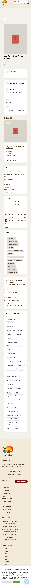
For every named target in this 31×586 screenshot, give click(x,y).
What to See (12, 269)
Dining (16, 392)
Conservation (12, 241)
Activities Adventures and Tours (13, 172)
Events (9, 392)
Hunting (19, 384)
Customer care (13, 244)
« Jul (6, 227)
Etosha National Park (13, 415)
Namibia (10, 254)
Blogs (6, 177)
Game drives (19, 396)
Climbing (9, 346)
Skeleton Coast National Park (14, 424)
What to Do (11, 266)
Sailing (21, 369)
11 (9, 214)
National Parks (8, 184)
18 (9, 217)
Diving (9, 399)
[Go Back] (5, 19)
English (18, 1)
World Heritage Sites (10, 192)
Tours (8, 428)
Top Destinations (9, 187)
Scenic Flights (11, 369)
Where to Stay (12, 272)
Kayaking (9, 373)
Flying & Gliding (11, 357)
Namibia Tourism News (15, 260)
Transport (17, 399)
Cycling (9, 349)
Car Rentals (10, 403)
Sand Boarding (11, 353)
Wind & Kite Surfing (12, 376)
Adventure (11, 238)
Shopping (18, 388)
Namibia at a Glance (10, 182)
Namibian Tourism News (15, 257)
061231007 (9, 102)
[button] (28, 3)
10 (6, 214)
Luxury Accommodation (15, 250)
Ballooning (20, 361)
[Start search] (24, 3)
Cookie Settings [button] (7, 582)
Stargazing (20, 365)
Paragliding (10, 365)
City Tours (10, 384)
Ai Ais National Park (12, 411)
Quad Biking (18, 349)
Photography (19, 346)
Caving (9, 334)
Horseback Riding (12, 342)
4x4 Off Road (11, 330)
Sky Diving (10, 361)
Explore (10, 247)
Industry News (8, 179)
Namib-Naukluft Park (13, 419)
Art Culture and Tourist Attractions (14, 174)
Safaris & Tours (19, 380)
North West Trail (11, 407)
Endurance (18, 334)
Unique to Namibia (9, 189)
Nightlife (9, 396)
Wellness (11, 263)
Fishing (9, 380)
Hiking (9, 338)
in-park (16, 428)
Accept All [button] (16, 582)
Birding (20, 330)
